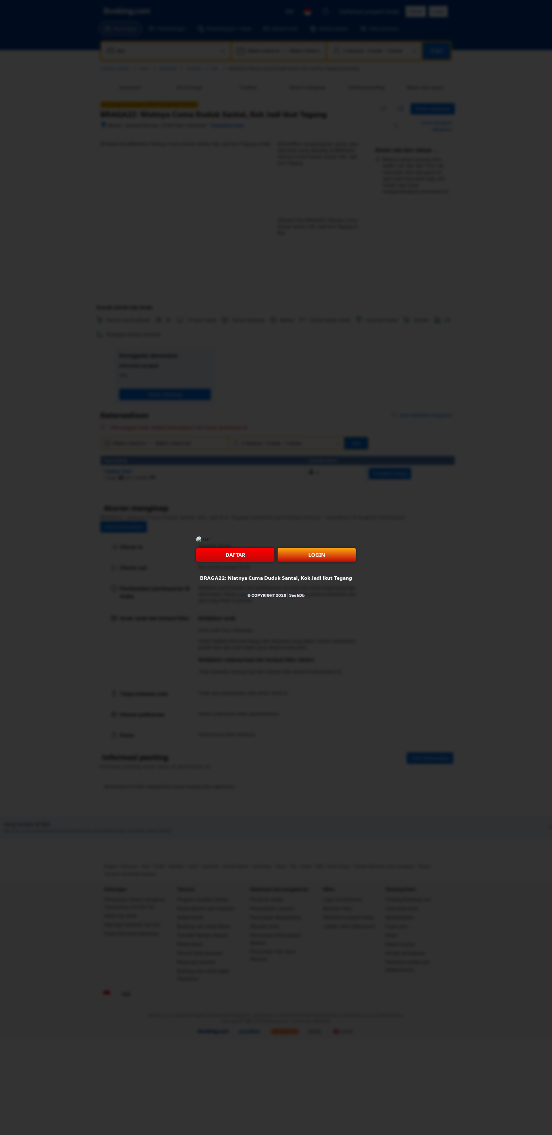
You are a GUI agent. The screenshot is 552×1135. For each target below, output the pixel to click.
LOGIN (316, 554)
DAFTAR (235, 554)
